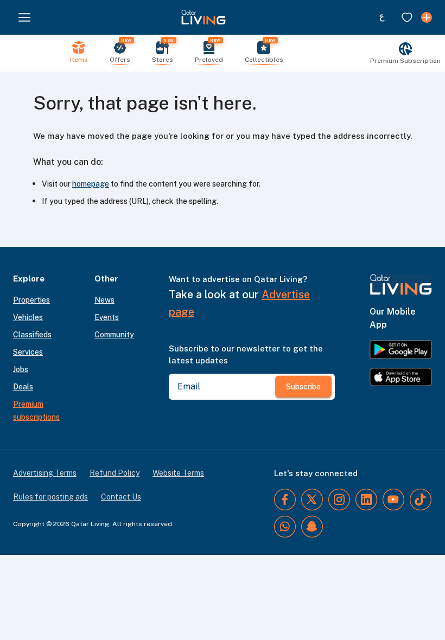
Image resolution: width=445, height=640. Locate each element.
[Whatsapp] (285, 526)
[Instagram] (339, 499)
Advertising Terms (45, 473)
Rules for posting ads (50, 496)
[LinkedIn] (366, 499)
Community (114, 334)
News (104, 300)
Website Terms (178, 473)
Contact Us (121, 496)
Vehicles (28, 317)
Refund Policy (114, 473)
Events (106, 317)
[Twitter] (312, 499)
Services (28, 352)
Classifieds (32, 334)
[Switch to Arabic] (382, 17)
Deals (23, 386)
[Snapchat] (312, 526)
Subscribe (303, 386)
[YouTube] (393, 499)
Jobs (20, 369)
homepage (90, 184)
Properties (31, 300)
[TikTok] (420, 499)
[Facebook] (285, 499)
